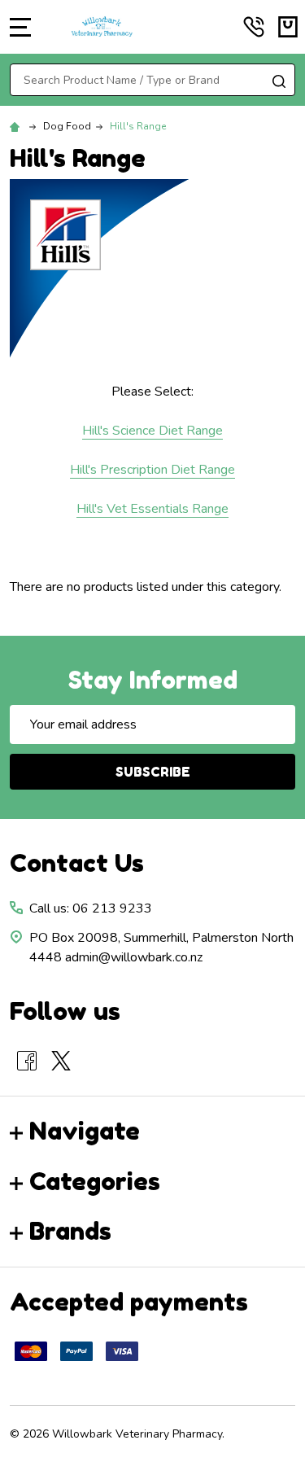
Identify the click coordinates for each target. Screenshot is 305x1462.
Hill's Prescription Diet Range (152, 470)
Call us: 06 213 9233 (90, 908)
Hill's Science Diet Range (152, 431)
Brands (70, 1230)
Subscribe (152, 772)
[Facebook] (27, 1060)
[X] (61, 1060)
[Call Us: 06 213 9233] (254, 27)
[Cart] (288, 27)
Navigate (84, 1130)
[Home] (17, 126)
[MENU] (20, 26)
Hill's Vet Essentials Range (152, 509)
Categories (94, 1181)
